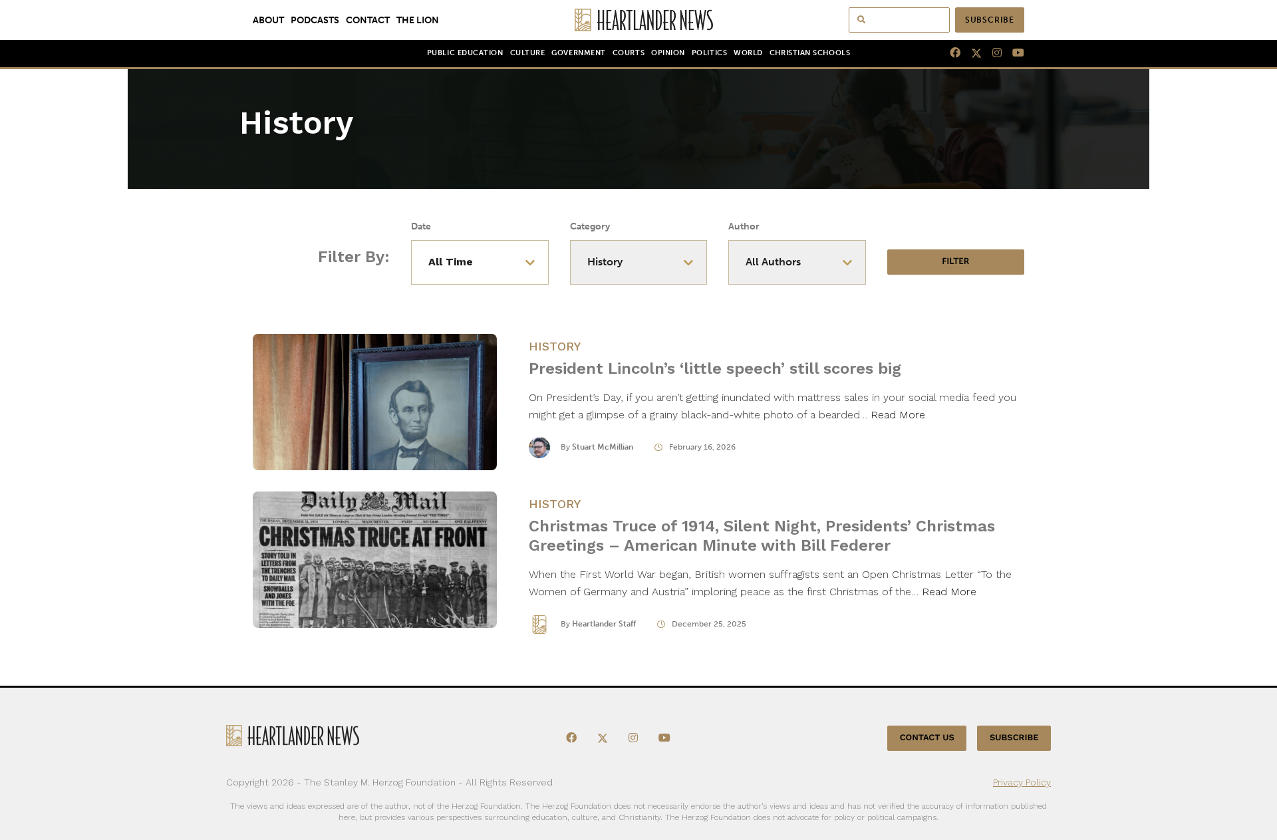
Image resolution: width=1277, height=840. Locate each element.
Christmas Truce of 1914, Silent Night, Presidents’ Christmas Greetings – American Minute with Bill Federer (762, 536)
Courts (628, 53)
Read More (898, 414)
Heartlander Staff (604, 624)
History (555, 346)
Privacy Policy (1022, 782)
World (748, 53)
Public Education (465, 53)
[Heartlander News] (639, 20)
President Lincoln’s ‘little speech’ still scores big (715, 368)
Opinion (668, 53)
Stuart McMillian (602, 447)
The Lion (417, 20)
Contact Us (927, 738)
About (268, 20)
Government (578, 53)
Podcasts (315, 20)
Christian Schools (810, 53)
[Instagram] (992, 53)
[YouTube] (1013, 53)
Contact (368, 20)
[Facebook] (949, 53)
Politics (709, 53)
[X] (971, 53)
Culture (527, 53)
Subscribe (989, 20)
